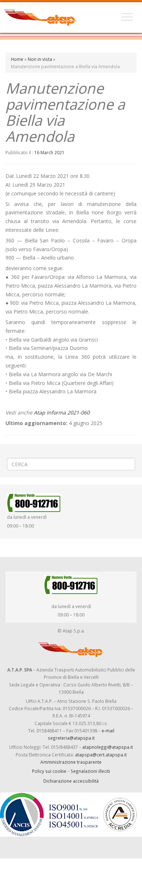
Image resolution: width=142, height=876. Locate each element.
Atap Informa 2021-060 (62, 412)
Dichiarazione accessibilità (71, 781)
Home (17, 59)
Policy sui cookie (49, 771)
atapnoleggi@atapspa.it (107, 747)
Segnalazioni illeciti (90, 771)
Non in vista (40, 59)
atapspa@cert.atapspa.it (101, 755)
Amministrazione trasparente (71, 762)
